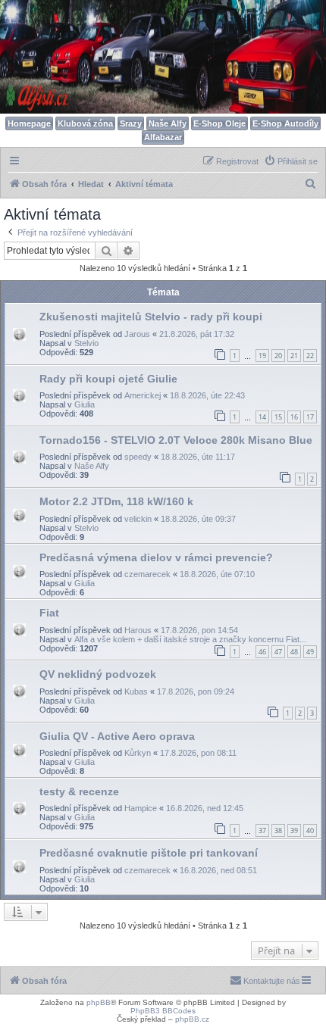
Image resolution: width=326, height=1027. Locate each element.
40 (310, 830)
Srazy (131, 123)
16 (294, 417)
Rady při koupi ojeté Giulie (108, 379)
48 (294, 652)
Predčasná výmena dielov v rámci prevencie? (156, 557)
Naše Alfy (168, 123)
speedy (138, 456)
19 (262, 356)
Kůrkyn (137, 752)
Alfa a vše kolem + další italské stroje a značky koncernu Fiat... (190, 639)
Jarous (137, 334)
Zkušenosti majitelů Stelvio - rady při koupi (150, 317)
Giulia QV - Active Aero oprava (117, 736)
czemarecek (147, 574)
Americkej (142, 395)
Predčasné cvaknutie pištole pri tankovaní (148, 853)
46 (262, 652)
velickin (138, 518)
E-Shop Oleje (219, 123)
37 (262, 830)
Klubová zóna (85, 123)
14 (262, 417)
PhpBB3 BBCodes (163, 1011)
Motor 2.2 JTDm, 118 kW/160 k (116, 501)
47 (278, 652)
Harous (138, 630)
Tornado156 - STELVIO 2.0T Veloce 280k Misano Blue (175, 440)
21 (294, 356)
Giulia (84, 404)
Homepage (29, 123)
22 (310, 356)
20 (278, 356)
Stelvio (86, 343)
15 (278, 417)
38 (278, 830)
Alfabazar (163, 137)
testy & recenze (79, 791)
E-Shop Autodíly (285, 123)
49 (310, 652)
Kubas (136, 691)
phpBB (98, 1002)
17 (310, 417)
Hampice (140, 808)
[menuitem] (291, 161)
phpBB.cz (192, 1019)
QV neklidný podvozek (97, 674)
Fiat (49, 613)
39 (294, 830)
